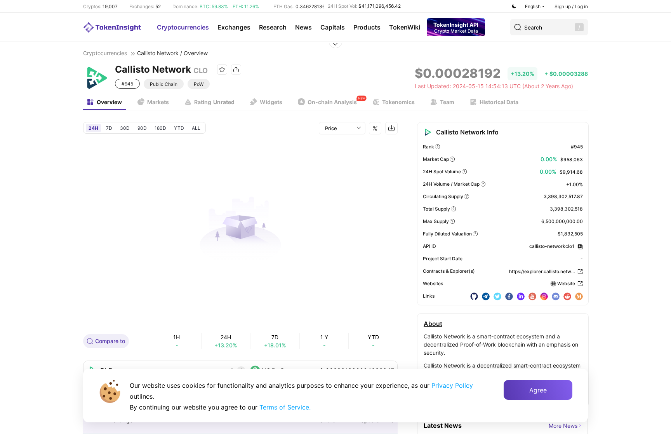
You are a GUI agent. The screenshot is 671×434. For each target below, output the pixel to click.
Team (447, 102)
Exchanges (233, 27)
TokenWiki (404, 27)
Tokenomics (398, 102)
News (303, 27)
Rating (214, 102)
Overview (109, 102)
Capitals (332, 27)
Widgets (271, 102)
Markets (158, 102)
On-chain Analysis (332, 102)
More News (563, 425)
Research (273, 27)
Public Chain (163, 84)
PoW (198, 84)
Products (367, 27)
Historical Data (499, 102)
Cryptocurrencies (183, 27)
